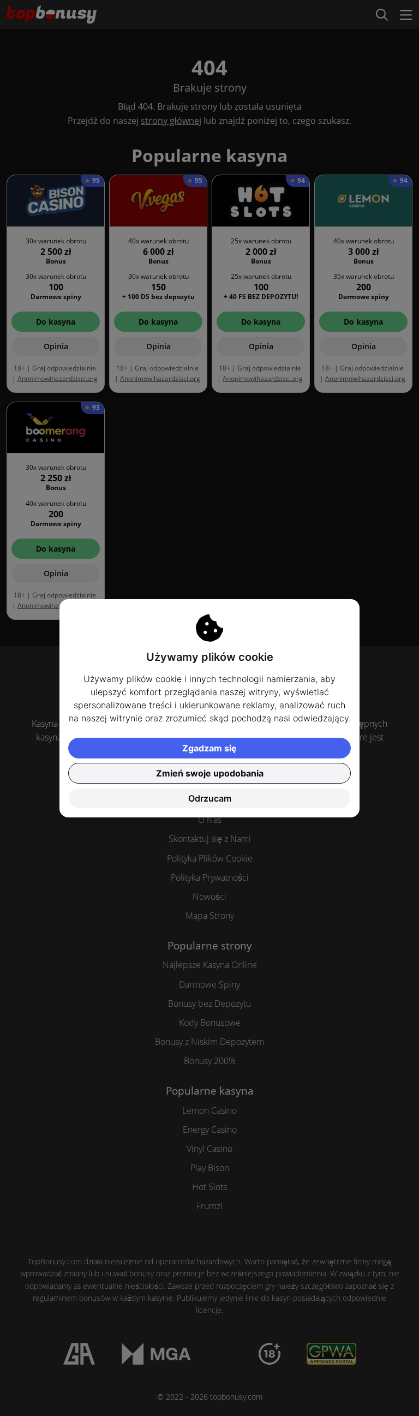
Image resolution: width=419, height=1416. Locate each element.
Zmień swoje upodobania (210, 773)
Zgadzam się (209, 748)
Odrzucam (209, 798)
